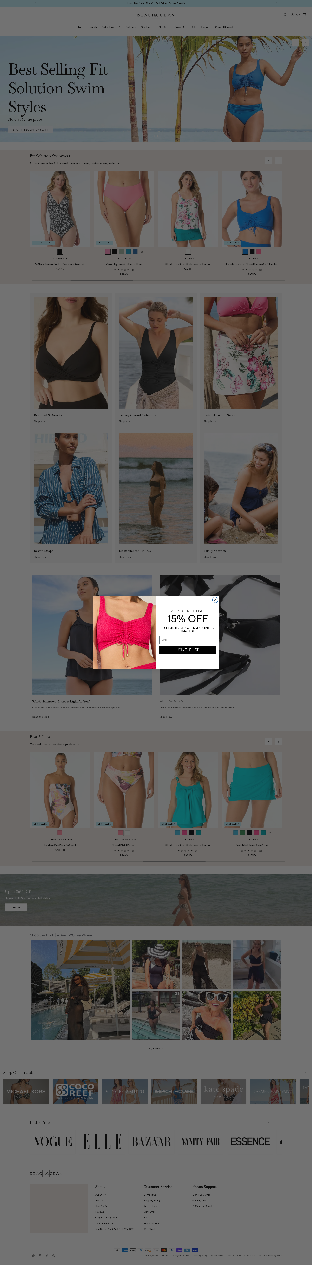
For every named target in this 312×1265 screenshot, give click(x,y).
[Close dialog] (215, 600)
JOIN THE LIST (188, 650)
